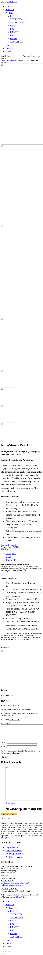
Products (9, 13)
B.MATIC (14, 32)
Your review (6, 723)
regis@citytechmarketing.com (11, 885)
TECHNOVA (16, 19)
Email (4, 747)
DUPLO (14, 16)
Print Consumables (14, 857)
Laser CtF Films (23, 60)
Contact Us (10, 51)
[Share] (4, 951)
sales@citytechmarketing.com (17, 883)
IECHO (13, 38)
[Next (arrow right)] (4, 953)
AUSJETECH (16, 42)
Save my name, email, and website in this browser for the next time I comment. (20, 752)
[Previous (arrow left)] (2, 953)
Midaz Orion (21, 897)
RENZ (13, 25)
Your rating (5, 719)
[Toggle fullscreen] (6, 951)
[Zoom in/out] (9, 951)
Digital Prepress (11, 60)
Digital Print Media (14, 850)
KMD (12, 35)
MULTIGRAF (16, 22)
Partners (9, 48)
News (8, 45)
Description (11, 553)
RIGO (12, 29)
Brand (8, 557)
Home (8, 6)
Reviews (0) (11, 560)
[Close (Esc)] (2, 951)
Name (4, 742)
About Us (10, 9)
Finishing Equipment (15, 854)
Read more (10, 803)
